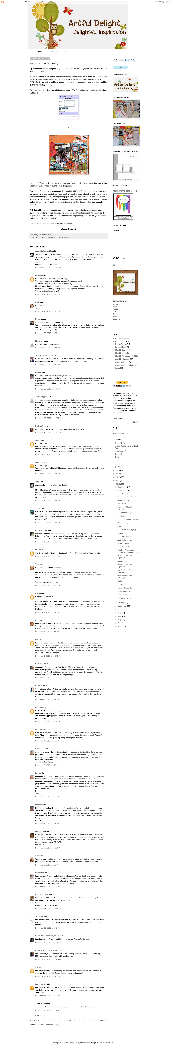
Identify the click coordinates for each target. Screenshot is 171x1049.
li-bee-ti (38, 275)
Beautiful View (123, 547)
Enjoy (117, 457)
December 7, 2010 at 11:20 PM (47, 848)
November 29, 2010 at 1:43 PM (47, 294)
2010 (118, 484)
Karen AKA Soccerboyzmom (47, 936)
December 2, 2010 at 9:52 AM (47, 678)
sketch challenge (122, 362)
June (115, 314)
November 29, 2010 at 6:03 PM (47, 333)
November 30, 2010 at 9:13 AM (47, 501)
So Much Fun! (120, 443)
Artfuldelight (70, 224)
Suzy (37, 620)
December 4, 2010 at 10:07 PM (47, 721)
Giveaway (49, 237)
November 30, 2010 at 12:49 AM (48, 433)
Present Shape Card (125, 588)
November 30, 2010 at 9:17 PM (47, 522)
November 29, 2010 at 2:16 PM (47, 311)
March (120, 626)
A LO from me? (123, 493)
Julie (115, 312)
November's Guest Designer (124, 577)
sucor (37, 440)
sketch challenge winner (62, 237)
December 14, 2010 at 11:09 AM (48, 942)
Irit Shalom (39, 873)
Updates (120, 581)
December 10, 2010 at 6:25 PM (47, 887)
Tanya (37, 482)
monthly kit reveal (122, 359)
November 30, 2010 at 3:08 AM (47, 454)
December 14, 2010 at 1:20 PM (47, 976)
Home (32, 51)
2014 (118, 470)
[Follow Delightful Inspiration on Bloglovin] (124, 61)
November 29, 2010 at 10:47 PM (48, 389)
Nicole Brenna (41, 530)
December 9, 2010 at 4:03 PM (47, 865)
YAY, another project (125, 513)
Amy (115, 307)
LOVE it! (120, 526)
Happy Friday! (123, 523)
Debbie (38, 372)
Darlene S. (39, 426)
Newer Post (34, 1020)
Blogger (116, 1043)
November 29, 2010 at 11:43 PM (48, 418)
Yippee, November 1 (125, 598)
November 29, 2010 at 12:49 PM (48, 268)
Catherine (39, 664)
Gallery (41, 51)
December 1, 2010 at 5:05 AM (47, 542)
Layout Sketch (121, 347)
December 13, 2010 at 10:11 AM (48, 909)
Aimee (115, 304)
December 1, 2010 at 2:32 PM (47, 612)
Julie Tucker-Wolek (43, 355)
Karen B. (39, 686)
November (122, 490)
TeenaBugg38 (41, 397)
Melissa (38, 805)
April (37, 302)
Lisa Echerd (40, 749)
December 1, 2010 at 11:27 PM (47, 656)
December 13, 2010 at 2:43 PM (47, 928)
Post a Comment (39, 1015)
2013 (118, 474)
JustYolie (39, 916)
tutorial (118, 368)
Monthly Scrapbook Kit (124, 356)
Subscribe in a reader (121, 434)
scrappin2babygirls (43, 251)
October (121, 603)
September (122, 606)
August (121, 609)
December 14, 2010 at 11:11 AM (48, 959)
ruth (37, 856)
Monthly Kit (119, 353)
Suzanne (116, 319)
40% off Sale (122, 504)
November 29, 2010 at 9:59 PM (47, 365)
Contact (65, 51)
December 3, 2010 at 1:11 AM (47, 700)
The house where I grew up (128, 519)
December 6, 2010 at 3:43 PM (47, 824)
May (120, 620)
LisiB (37, 593)
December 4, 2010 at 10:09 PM (47, 741)
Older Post (103, 1020)
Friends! (118, 454)
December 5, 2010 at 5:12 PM (47, 765)
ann (37, 550)
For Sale (120, 516)
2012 (118, 477)
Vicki (37, 564)
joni (37, 773)
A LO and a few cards (125, 540)
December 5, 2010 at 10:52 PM (47, 797)
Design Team (53, 51)
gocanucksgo (41, 707)
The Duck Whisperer (125, 536)
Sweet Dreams (123, 543)
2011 (118, 481)
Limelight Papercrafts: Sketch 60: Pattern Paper (128, 551)
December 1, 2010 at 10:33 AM (47, 556)
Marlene (38, 341)
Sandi (37, 508)
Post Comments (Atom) (50, 1025)
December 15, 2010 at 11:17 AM (48, 1010)
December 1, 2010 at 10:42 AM (47, 586)
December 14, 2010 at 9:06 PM (47, 996)
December (122, 487)
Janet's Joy (40, 462)
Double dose (122, 561)
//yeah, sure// (120, 451)
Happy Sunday (123, 500)
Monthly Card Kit (121, 350)
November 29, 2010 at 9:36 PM (47, 348)
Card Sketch (120, 341)
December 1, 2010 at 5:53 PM (47, 632)
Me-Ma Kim (40, 831)
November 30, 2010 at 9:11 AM (47, 474)
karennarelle (40, 984)
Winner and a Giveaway (126, 497)
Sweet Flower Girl (124, 591)
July (120, 613)
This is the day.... (124, 585)
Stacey (38, 967)
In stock (120, 533)
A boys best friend (124, 595)
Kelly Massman (41, 895)
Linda (37, 319)
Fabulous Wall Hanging (126, 530)
